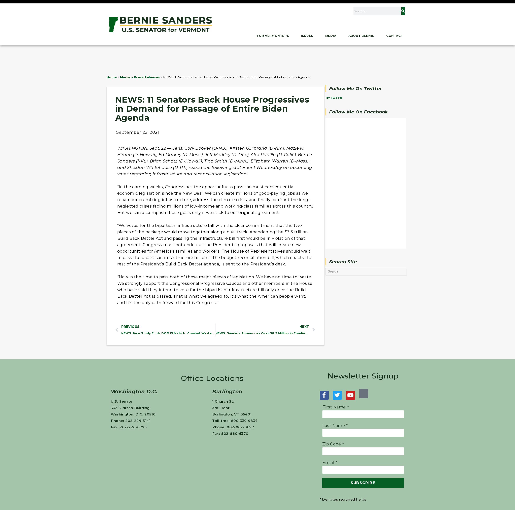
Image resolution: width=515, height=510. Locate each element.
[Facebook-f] (324, 395)
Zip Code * (333, 444)
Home (112, 77)
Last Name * (335, 425)
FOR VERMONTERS (273, 36)
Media (330, 36)
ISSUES (307, 36)
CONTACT (394, 36)
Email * (329, 462)
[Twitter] (337, 395)
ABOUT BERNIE (361, 36)
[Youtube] (350, 395)
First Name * (335, 407)
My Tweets (333, 97)
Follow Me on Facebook (358, 112)
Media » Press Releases (140, 77)
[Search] (403, 11)
